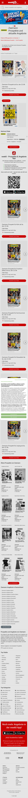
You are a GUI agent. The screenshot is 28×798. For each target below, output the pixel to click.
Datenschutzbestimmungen (20, 379)
